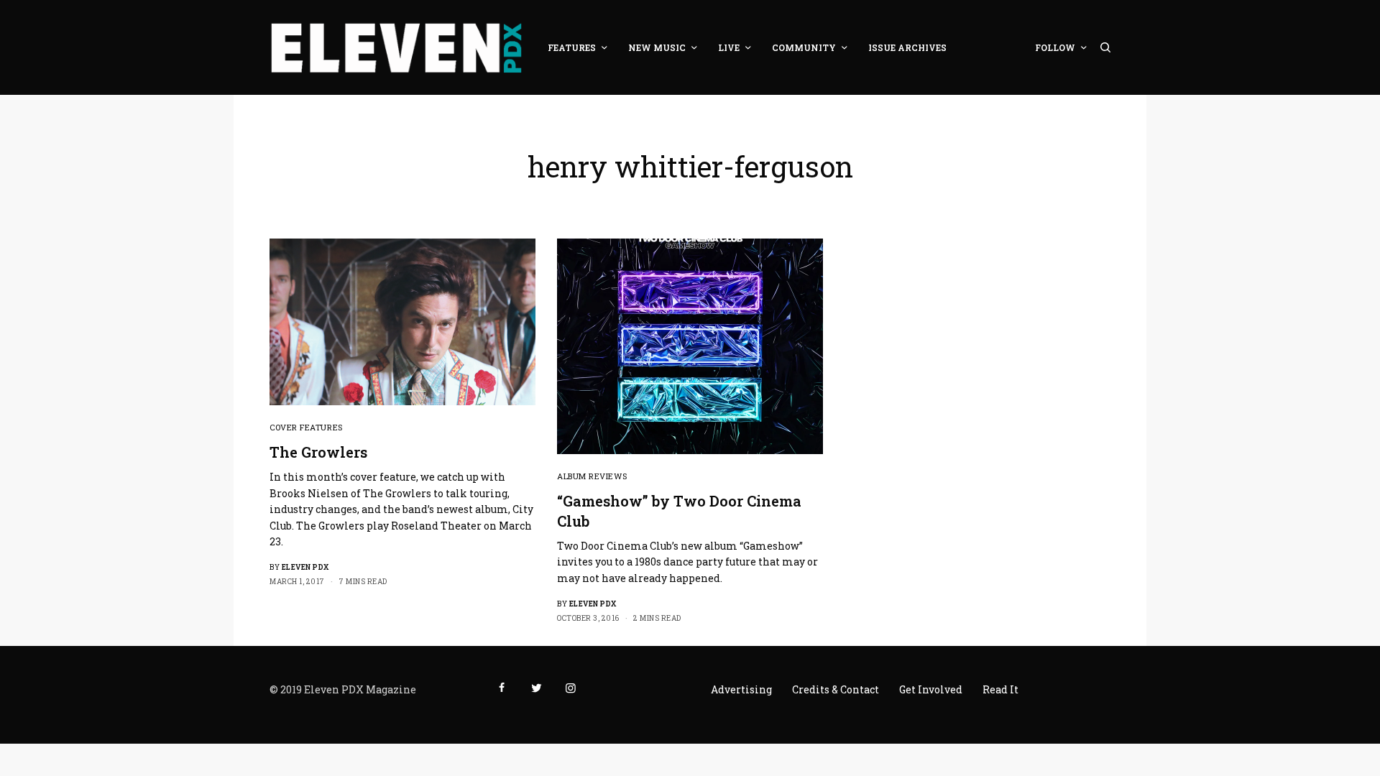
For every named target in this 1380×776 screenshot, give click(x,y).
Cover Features (306, 427)
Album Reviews (592, 476)
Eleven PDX (305, 567)
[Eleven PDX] (396, 47)
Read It (1000, 689)
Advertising (741, 689)
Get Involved (930, 689)
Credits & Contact (835, 689)
